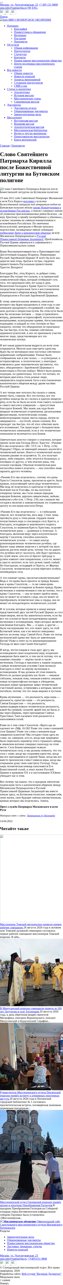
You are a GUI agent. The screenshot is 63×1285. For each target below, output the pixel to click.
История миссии (24, 95)
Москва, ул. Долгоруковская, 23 (19, 4)
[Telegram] (3, 13)
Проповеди (20, 41)
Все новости (14, 70)
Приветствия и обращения (30, 32)
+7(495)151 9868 (37, 1258)
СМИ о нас (20, 85)
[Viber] (13, 13)
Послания (20, 38)
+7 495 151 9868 (48, 4)
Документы (14, 104)
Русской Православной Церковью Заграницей (23, 238)
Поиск (4, 16)
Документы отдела (25, 108)
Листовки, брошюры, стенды (24, 1246)
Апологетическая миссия (29, 127)
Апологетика (22, 92)
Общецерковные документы (31, 111)
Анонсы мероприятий (27, 79)
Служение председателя (28, 82)
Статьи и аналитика (19, 89)
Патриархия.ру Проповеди (41, 815)
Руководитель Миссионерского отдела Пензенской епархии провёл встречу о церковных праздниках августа (30, 1095)
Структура (20, 54)
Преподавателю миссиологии (32, 136)
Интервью (20, 35)
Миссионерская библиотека (30, 130)
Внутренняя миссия (26, 120)
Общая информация (26, 47)
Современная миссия (26, 101)
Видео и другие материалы (30, 133)
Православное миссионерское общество (38, 60)
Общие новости (23, 73)
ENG (35, 7)
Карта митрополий (25, 139)
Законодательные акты (27, 114)
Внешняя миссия (24, 123)
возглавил (28, 201)
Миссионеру (14, 117)
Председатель (22, 51)
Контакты (20, 57)
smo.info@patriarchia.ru (13, 7)
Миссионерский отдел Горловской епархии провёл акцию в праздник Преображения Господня (30, 1204)
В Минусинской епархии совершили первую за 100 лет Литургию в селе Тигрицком (31, 1010)
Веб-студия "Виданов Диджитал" (42, 1273)
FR (29, 7)
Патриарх (13, 25)
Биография (20, 28)
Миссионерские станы (27, 98)
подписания (7, 232)
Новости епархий (24, 76)
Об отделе (13, 44)
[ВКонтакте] (8, 13)
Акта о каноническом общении (32, 232)
